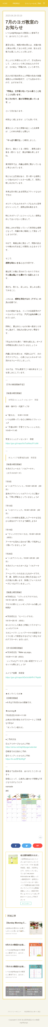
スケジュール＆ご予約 (33, 3)
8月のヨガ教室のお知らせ (16, 944)
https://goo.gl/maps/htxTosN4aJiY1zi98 (22, 443)
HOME (5, 3)
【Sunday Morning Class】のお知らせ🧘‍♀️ (24, 922)
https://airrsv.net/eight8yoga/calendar (21, 747)
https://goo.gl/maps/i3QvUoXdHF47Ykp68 (23, 677)
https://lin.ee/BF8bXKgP (16, 759)
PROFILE (16, 3)
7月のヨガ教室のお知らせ (16, 966)
